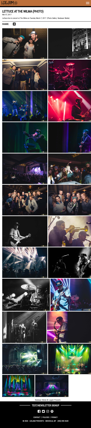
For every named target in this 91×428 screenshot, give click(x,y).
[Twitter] (43, 411)
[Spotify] (52, 411)
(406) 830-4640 (62, 421)
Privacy (54, 417)
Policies (45, 417)
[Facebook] (39, 411)
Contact (36, 417)
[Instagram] (48, 411)
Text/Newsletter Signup (45, 405)
